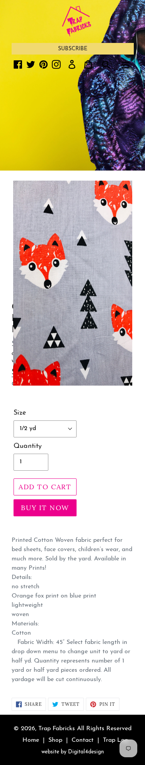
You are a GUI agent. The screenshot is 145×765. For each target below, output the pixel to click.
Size (20, 413)
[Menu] (125, 64)
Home (30, 740)
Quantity (28, 446)
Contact (83, 740)
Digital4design (86, 752)
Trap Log (115, 740)
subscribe (72, 49)
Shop (55, 740)
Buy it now (45, 507)
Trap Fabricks (56, 729)
